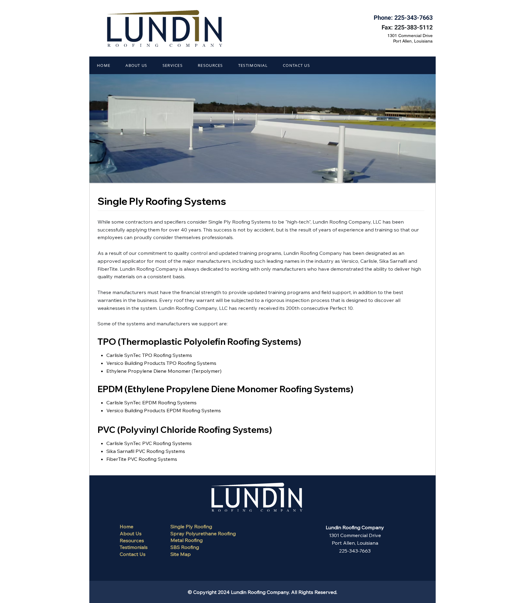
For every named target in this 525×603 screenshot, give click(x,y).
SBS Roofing (184, 547)
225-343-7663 (413, 17)
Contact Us (133, 554)
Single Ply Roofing (191, 526)
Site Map (180, 554)
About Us (131, 533)
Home (126, 526)
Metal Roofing (186, 540)
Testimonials (134, 547)
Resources (132, 540)
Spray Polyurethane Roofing (203, 533)
